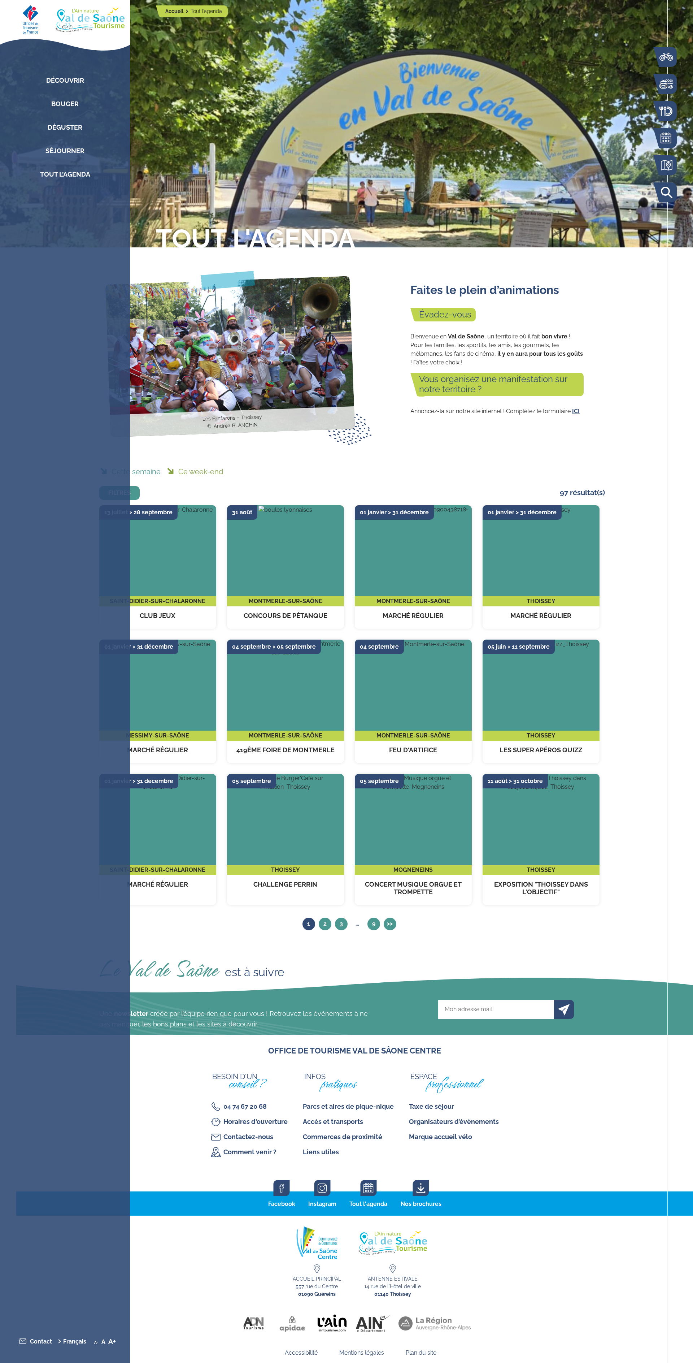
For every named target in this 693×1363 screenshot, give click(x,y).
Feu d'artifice (413, 701)
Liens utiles (321, 1152)
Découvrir (65, 80)
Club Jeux (157, 567)
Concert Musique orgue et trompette (413, 839)
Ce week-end (200, 471)
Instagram (322, 1203)
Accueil (174, 11)
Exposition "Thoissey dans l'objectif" (541, 839)
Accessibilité (301, 1352)
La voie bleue (666, 57)
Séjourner (64, 151)
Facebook (281, 1203)
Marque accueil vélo (440, 1137)
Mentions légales (361, 1352)
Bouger (65, 104)
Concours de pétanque (285, 567)
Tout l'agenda (368, 1203)
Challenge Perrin (285, 839)
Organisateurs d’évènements (454, 1121)
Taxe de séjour (431, 1106)
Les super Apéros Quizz (541, 701)
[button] (75, 1341)
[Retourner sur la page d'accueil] (65, 18)
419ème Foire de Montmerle (285, 701)
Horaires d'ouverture (255, 1121)
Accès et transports (333, 1121)
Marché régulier (413, 567)
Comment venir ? (249, 1152)
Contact (41, 1341)
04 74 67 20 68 (245, 1106)
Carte (666, 165)
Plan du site (421, 1352)
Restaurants (666, 111)
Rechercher (666, 192)
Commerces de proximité (342, 1137)
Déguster (65, 127)
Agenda (666, 138)
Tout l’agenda (65, 174)
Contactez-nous (248, 1137)
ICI (576, 411)
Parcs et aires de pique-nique (348, 1106)
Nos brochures (421, 1203)
